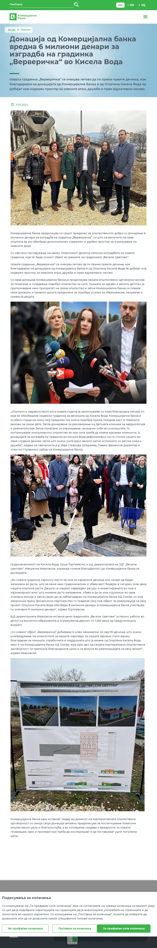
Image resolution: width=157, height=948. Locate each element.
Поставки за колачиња (74, 928)
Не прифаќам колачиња (25, 928)
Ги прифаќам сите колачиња (124, 928)
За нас (11, 29)
